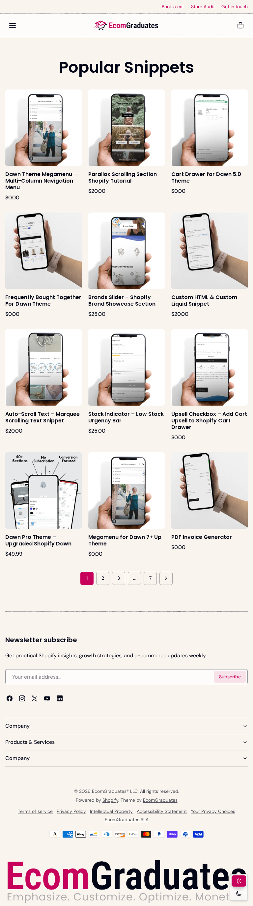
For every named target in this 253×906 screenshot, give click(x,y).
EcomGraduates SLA (127, 819)
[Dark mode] (239, 893)
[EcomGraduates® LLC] (126, 25)
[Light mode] (239, 881)
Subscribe (230, 677)
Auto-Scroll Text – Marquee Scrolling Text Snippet (42, 417)
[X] (34, 698)
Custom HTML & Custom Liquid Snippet (204, 300)
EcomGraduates (160, 800)
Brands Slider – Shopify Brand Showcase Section (121, 300)
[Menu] (12, 25)
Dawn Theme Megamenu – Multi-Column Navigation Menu (41, 180)
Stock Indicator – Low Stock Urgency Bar (126, 417)
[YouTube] (47, 698)
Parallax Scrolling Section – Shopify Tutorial (125, 177)
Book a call (173, 7)
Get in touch (234, 7)
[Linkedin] (59, 698)
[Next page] (166, 578)
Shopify (110, 800)
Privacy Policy (71, 811)
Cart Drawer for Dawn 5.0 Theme (206, 177)
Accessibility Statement (162, 811)
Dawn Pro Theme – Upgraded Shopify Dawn (38, 540)
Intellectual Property (111, 811)
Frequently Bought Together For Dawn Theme (43, 300)
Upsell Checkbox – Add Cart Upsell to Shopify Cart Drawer (209, 420)
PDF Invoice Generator (201, 537)
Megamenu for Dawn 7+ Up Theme (124, 540)
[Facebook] (9, 698)
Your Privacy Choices (213, 811)
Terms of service (35, 811)
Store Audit (203, 7)
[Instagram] (22, 698)
